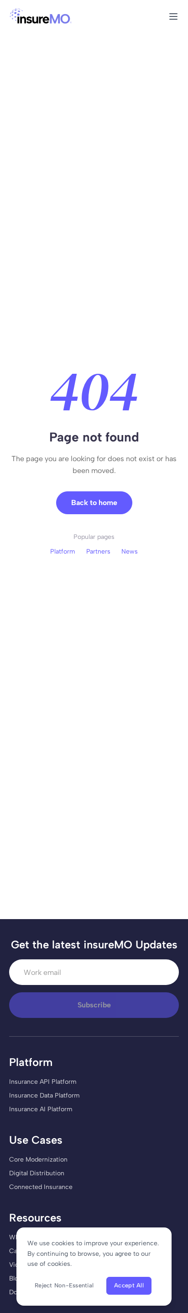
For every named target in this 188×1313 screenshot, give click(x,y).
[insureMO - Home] (41, 16)
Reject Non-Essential (64, 1285)
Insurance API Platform (43, 1082)
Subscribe (94, 1005)
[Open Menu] (173, 16)
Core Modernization (38, 1159)
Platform (62, 551)
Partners (98, 551)
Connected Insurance (41, 1187)
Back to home (94, 502)
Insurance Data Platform (44, 1095)
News (129, 551)
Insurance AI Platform (41, 1109)
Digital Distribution (36, 1173)
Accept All (129, 1285)
